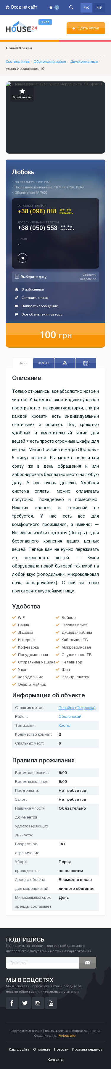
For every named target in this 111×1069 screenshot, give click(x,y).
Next (100, 117)
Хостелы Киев (18, 61)
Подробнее (88, 278)
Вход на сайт (23, 7)
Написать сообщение (39, 306)
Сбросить (89, 274)
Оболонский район (50, 61)
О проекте (41, 1049)
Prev (10, 117)
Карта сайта (19, 1049)
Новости (61, 1049)
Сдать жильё (88, 28)
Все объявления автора (41, 314)
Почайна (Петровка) (77, 707)
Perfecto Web (67, 1036)
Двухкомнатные (84, 61)
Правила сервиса (87, 1049)
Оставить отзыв (34, 297)
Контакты (55, 1059)
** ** (66, 212)
